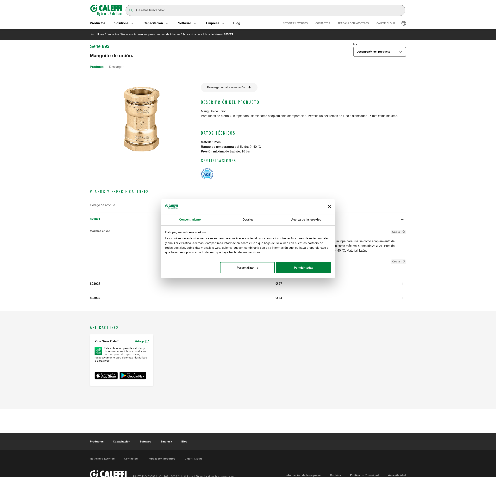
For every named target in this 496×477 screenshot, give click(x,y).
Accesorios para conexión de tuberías (157, 34)
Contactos (322, 23)
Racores (126, 34)
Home (100, 34)
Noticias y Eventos (295, 23)
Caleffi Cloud (385, 23)
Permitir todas (303, 267)
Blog (236, 23)
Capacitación (121, 441)
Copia (396, 231)
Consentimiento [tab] (190, 219)
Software (145, 441)
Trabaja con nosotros (353, 23)
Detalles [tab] (248, 219)
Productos (97, 23)
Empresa (166, 441)
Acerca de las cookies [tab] (306, 219)
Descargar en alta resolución (226, 87)
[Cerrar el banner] (329, 206)
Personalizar (245, 267)
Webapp (139, 341)
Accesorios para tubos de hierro (202, 34)
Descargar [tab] (116, 66)
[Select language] (403, 23)
